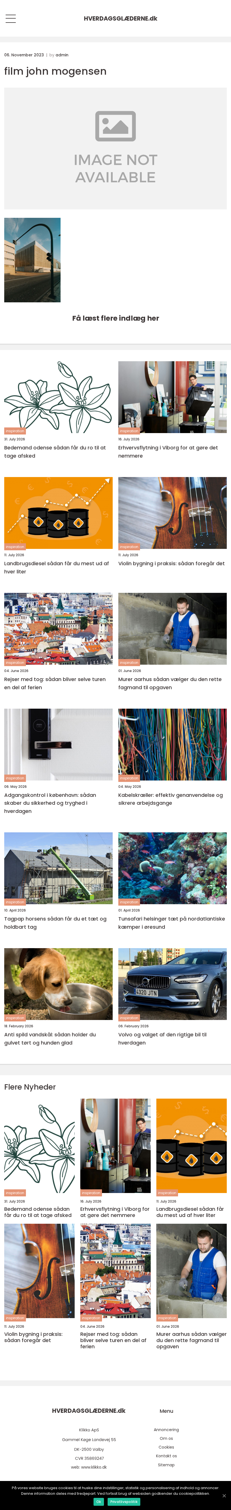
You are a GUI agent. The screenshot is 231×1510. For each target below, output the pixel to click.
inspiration (15, 431)
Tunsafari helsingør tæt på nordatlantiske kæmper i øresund (171, 922)
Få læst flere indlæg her (115, 318)
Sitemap (166, 1465)
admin (61, 55)
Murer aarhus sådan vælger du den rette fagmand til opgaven (170, 683)
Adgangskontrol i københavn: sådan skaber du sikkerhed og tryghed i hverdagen (50, 803)
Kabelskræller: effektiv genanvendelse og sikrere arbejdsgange (170, 799)
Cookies (166, 1447)
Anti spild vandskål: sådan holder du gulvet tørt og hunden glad (50, 1038)
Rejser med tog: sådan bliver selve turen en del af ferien (55, 683)
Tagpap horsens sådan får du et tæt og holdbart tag (55, 922)
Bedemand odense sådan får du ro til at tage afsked (55, 451)
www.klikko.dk (94, 1467)
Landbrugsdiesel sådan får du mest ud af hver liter (56, 567)
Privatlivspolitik (123, 1501)
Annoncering (166, 1430)
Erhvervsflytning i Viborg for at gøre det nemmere (168, 451)
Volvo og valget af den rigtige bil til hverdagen (162, 1038)
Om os (166, 1438)
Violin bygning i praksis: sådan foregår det (171, 563)
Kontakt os (166, 1456)
